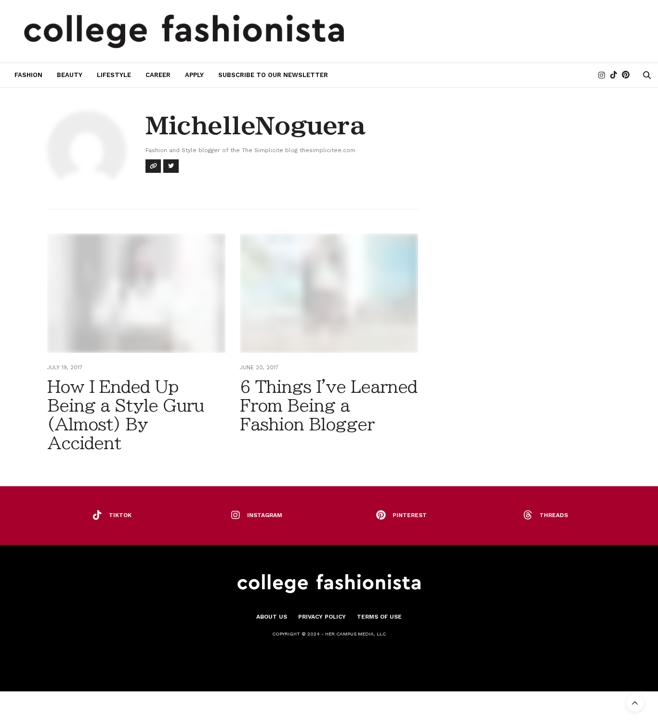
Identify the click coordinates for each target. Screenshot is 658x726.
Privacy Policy (322, 616)
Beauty (69, 74)
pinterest (410, 515)
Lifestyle (114, 74)
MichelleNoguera (255, 125)
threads (554, 515)
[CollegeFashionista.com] (184, 31)
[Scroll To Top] (635, 703)
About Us (271, 616)
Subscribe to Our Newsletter (273, 74)
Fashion (28, 74)
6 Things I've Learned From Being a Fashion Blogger (328, 405)
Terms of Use (379, 616)
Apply (194, 74)
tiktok (120, 515)
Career (158, 74)
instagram (264, 515)
